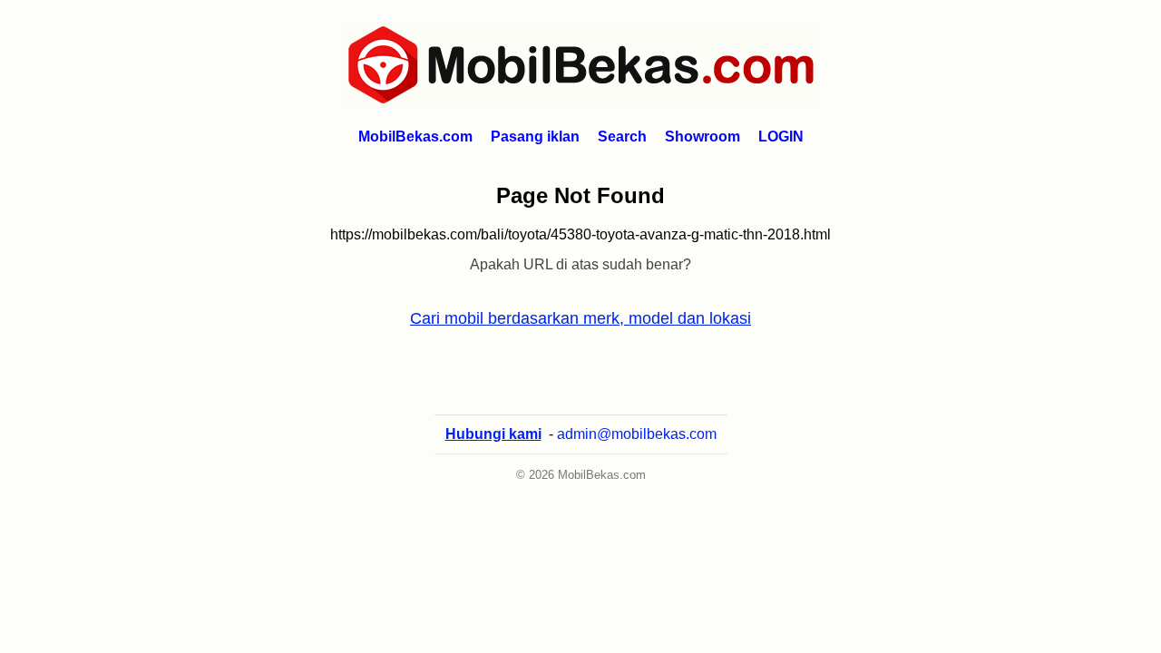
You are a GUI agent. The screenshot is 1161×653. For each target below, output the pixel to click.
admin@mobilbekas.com (637, 434)
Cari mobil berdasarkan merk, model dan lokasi (580, 318)
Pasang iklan (535, 136)
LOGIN (781, 136)
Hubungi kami (493, 434)
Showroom (702, 136)
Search (622, 136)
